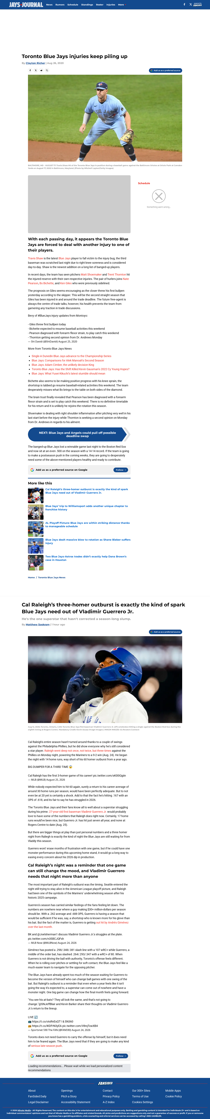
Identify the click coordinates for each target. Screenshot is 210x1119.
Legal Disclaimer (38, 1102)
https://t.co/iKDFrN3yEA (47, 1025)
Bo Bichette (46, 283)
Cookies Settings (142, 1102)
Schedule (72, 4)
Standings (87, 4)
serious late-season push (46, 1045)
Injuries (110, 4)
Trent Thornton (117, 274)
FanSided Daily (37, 1096)
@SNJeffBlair (47, 1004)
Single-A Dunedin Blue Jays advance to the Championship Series (71, 356)
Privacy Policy (111, 1096)
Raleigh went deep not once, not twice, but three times (77, 750)
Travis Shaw (35, 258)
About (32, 1090)
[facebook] (184, 4)
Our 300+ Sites (141, 1090)
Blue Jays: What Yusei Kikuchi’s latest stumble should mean (68, 373)
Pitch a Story (69, 1096)
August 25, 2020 (67, 341)
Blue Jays (65, 258)
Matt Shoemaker (91, 274)
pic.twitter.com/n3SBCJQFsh (46, 938)
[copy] (47, 70)
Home (31, 577)
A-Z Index (109, 1102)
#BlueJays (44, 315)
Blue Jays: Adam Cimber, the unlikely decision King (63, 364)
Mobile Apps (173, 1090)
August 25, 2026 (55, 779)
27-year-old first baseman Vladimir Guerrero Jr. (78, 811)
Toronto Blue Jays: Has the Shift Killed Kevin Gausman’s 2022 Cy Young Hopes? (80, 369)
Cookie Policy (173, 1096)
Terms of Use (140, 1096)
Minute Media (24, 1110)
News (49, 4)
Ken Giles (66, 283)
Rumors (59, 4)
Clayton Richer (35, 63)
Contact (108, 1090)
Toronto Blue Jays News (51, 577)
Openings (67, 1090)
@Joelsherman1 (47, 934)
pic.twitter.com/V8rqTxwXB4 (80, 1025)
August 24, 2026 (67, 943)
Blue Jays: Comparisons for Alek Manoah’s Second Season (68, 360)
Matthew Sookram (38, 624)
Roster (99, 4)
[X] (190, 4)
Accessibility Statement (75, 1102)
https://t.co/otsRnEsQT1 (47, 1021)
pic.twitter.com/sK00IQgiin (109, 775)
